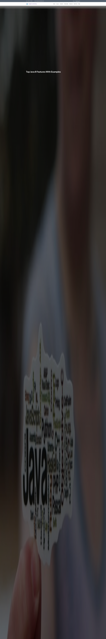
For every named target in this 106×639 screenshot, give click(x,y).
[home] (31, 4)
